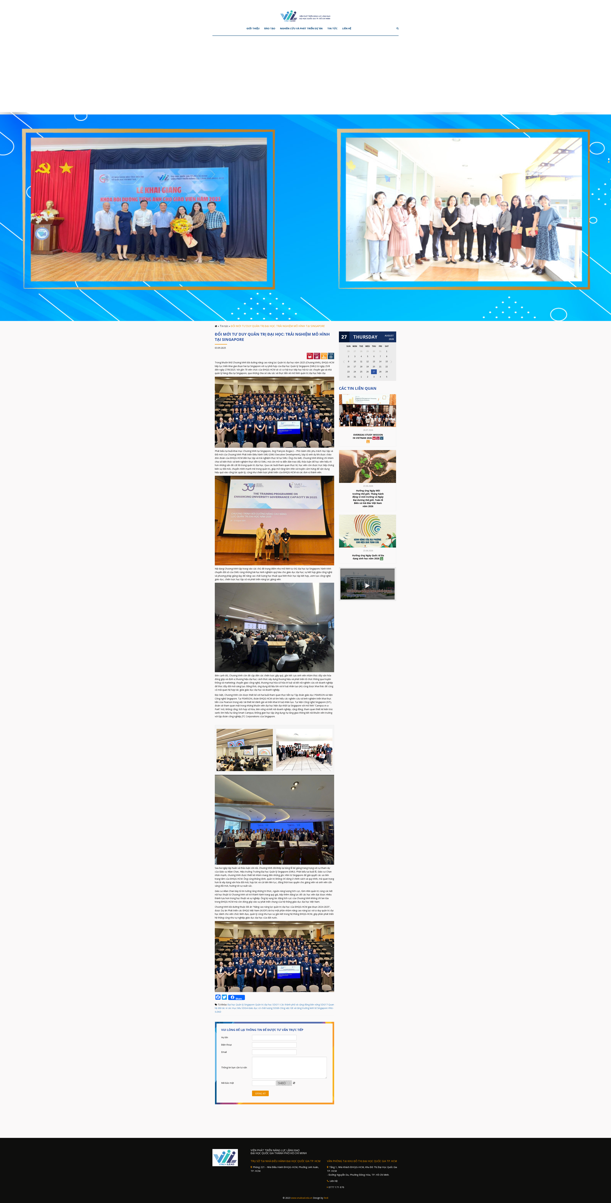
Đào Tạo (269, 28)
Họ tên (224, 1037)
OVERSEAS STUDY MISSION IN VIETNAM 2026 (368, 436)
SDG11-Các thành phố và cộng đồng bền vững (296, 1004)
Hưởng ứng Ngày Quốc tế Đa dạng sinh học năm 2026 (368, 557)
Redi (326, 1197)
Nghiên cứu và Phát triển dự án (301, 28)
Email (224, 1052)
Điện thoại (226, 1044)
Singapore (322, 1008)
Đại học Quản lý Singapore (241, 1004)
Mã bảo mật (227, 1082)
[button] (608, 159)
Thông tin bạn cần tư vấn (234, 1067)
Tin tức (332, 28)
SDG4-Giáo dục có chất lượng (257, 1008)
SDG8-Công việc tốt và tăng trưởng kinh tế (295, 1008)
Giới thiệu (253, 28)
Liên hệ (346, 28)
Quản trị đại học (263, 1004)
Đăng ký (260, 1093)
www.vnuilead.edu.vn (301, 1197)
